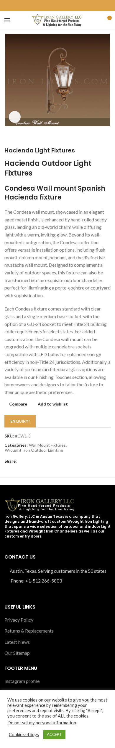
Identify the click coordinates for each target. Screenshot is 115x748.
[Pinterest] (54, 5)
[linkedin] (61, 5)
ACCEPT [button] (54, 734)
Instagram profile (22, 681)
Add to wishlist (53, 404)
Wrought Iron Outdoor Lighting (34, 450)
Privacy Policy (18, 619)
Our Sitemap (17, 653)
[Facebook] (47, 5)
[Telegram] (67, 5)
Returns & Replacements (29, 630)
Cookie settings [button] (24, 734)
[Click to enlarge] (15, 117)
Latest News (17, 642)
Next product (108, 138)
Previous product (96, 138)
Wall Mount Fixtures (47, 445)
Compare (18, 404)
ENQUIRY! (20, 421)
